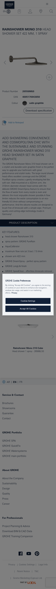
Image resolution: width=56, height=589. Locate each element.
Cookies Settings (28, 301)
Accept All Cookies (28, 309)
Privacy (14, 293)
